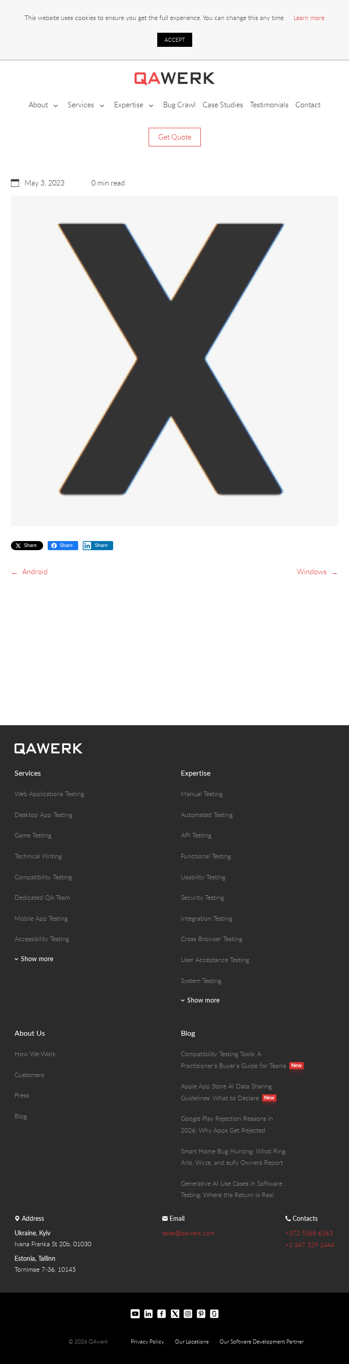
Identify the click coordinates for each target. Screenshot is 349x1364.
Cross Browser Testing (211, 938)
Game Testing (33, 835)
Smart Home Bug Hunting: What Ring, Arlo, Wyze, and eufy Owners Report (234, 1157)
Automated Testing (207, 814)
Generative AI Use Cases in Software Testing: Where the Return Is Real (231, 1189)
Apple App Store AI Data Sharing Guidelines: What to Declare (227, 1092)
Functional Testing (206, 856)
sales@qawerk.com (188, 1233)
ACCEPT (175, 39)
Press (22, 1095)
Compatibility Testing (43, 877)
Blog (21, 1116)
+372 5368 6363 (309, 1233)
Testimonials (269, 104)
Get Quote (174, 137)
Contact (307, 104)
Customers (29, 1074)
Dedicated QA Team (42, 897)
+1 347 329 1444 (309, 1244)
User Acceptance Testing (215, 959)
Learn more (309, 17)
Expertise (128, 104)
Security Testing (202, 897)
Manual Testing (202, 793)
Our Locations (192, 1341)
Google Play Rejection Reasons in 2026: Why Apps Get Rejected (227, 1124)
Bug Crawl (179, 104)
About (38, 104)
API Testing (196, 835)
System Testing (201, 980)
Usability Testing (203, 877)
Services (81, 104)
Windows (312, 572)
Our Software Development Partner (261, 1341)
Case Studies (223, 104)
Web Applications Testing (49, 793)
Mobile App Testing (41, 918)
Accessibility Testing (42, 938)
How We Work (35, 1053)
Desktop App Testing (43, 814)
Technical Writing (38, 856)
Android (35, 572)
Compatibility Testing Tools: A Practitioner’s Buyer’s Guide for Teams (235, 1059)
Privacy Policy (147, 1341)
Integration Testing (206, 918)
